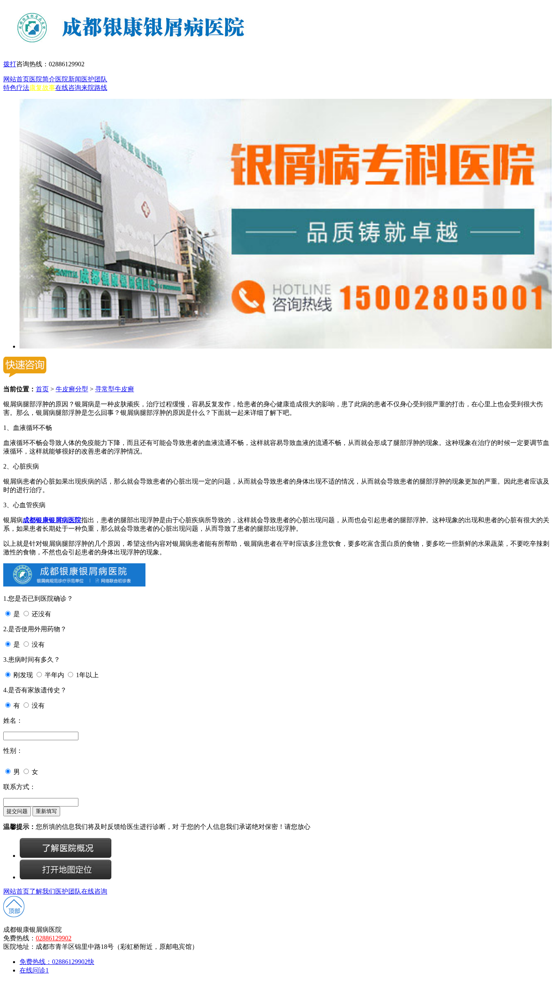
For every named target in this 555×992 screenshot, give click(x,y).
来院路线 (94, 87)
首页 (42, 389)
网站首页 (16, 79)
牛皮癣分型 (72, 389)
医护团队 (94, 79)
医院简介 (42, 79)
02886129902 (54, 938)
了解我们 (42, 891)
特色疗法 (16, 87)
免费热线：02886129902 (57, 961)
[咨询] (65, 855)
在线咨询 (68, 87)
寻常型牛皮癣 (114, 389)
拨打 (9, 64)
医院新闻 (68, 79)
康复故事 (42, 87)
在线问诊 (34, 970)
